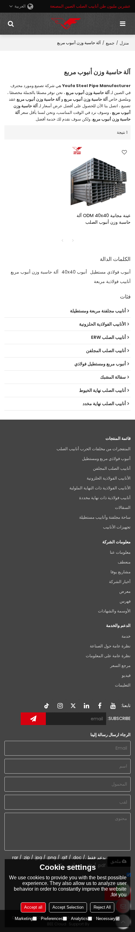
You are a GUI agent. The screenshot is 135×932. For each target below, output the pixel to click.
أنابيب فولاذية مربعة (112, 281)
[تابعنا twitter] (73, 705)
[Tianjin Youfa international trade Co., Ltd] (66, 23)
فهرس (125, 601)
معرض (125, 591)
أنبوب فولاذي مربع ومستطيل (106, 459)
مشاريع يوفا (121, 572)
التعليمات (123, 685)
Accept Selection (68, 907)
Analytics (79, 918)
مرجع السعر (120, 666)
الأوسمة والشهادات (114, 611)
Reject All (102, 907)
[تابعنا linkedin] (86, 705)
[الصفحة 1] (62, 240)
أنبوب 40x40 (74, 272)
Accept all (33, 907)
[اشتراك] (33, 718)
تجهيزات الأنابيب (117, 527)
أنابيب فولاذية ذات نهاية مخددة (105, 498)
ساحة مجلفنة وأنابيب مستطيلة (105, 517)
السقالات (123, 507)
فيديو (126, 675)
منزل (124, 43)
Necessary (106, 918)
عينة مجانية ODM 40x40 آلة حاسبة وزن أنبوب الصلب (104, 218)
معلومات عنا (120, 552)
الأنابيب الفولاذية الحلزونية (109, 478)
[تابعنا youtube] (113, 705)
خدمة (126, 636)
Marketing (24, 918)
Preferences (52, 918)
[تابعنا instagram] (60, 705)
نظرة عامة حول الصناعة (110, 646)
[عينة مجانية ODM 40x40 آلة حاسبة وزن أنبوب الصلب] (101, 176)
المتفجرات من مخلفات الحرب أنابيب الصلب (94, 449)
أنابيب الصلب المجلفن (112, 468)
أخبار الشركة (120, 582)
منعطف (124, 562)
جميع (110, 43)
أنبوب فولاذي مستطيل (110, 272)
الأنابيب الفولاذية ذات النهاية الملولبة (100, 488)
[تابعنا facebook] (99, 705)
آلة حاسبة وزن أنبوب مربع (34, 272)
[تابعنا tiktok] (47, 705)
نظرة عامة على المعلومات (108, 656)
